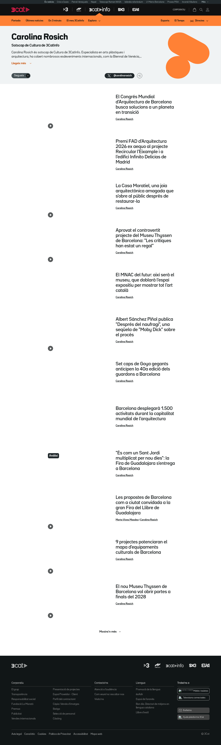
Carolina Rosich (124, 119)
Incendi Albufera (189, 2)
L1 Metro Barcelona (155, 2)
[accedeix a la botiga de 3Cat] (195, 10)
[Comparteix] (139, 75)
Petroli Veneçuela (80, 2)
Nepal (93, 2)
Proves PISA (173, 2)
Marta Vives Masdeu (127, 520)
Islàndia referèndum (134, 2)
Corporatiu (179, 10)
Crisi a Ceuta (62, 2)
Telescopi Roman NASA (110, 2)
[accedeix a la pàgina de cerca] (201, 10)
